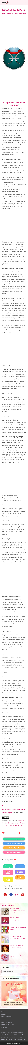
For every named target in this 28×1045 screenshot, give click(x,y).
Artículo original (7, 812)
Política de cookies (6, 1022)
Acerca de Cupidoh (6, 1016)
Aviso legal (4, 1027)
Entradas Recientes (7, 905)
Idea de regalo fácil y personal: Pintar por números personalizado (18, 911)
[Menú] (26, 2)
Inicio (2, 1011)
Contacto (4, 1014)
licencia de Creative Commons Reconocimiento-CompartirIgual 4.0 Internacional (14, 823)
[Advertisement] (14, 32)
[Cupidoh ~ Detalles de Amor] (5, 2)
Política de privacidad (7, 1024)
